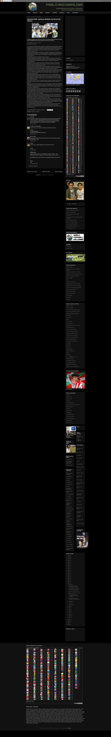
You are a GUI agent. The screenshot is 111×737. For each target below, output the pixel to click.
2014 (69, 575)
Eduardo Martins (80, 464)
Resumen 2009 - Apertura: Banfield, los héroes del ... (73, 587)
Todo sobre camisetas (70, 350)
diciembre (70, 584)
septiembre (71, 604)
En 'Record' (68, 478)
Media (41, 12)
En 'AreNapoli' (68, 534)
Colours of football (69, 307)
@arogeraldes (72, 66)
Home (29, 12)
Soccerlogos (68, 343)
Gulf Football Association (71, 227)
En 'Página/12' (69, 476)
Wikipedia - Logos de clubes (71, 364)
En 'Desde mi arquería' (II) (68, 513)
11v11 (67, 279)
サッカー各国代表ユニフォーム (72, 356)
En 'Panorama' (69, 484)
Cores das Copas (69, 323)
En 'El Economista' (69, 508)
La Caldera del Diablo (34, 126)
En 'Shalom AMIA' (69, 526)
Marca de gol (68, 317)
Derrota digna (79, 458)
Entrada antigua (58, 171)
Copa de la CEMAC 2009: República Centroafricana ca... (74, 599)
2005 (69, 624)
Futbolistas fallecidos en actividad (72, 275)
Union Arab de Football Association (72, 225)
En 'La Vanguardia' (69, 494)
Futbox (67, 319)
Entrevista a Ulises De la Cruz (74, 591)
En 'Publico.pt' (69, 482)
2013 (69, 576)
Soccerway (68, 299)
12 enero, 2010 (33, 149)
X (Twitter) (54, 12)
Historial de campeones (79, 440)
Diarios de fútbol (80, 452)
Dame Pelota (79, 504)
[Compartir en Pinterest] (52, 110)
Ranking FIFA (68, 246)
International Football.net (70, 360)
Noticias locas (69, 398)
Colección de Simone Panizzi (71, 341)
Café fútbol (79, 501)
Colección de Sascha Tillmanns (72, 337)
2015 (69, 573)
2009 (69, 583)
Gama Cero (79, 470)
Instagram (62, 12)
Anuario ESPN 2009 (38, 42)
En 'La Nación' (69, 498)
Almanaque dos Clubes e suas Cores (73, 325)
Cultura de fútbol (80, 490)
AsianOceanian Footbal (70, 293)
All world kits (68, 315)
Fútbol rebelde (79, 479)
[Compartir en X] (50, 110)
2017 (69, 570)
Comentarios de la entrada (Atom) (47, 174)
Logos (68, 12)
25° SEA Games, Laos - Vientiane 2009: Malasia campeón (73, 595)
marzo (70, 614)
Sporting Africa (69, 459)
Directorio (35, 12)
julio (69, 607)
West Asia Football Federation (71, 222)
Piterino (78, 461)
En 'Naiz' (68, 486)
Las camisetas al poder (70, 362)
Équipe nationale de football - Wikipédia (73, 285)
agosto (70, 606)
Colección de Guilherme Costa (72, 333)
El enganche (79, 455)
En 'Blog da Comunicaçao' (68, 524)
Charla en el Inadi (69, 546)
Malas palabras (69, 420)
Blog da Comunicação (70, 418)
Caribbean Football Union (71, 212)
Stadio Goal (68, 297)
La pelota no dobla (80, 523)
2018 (69, 568)
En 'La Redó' (68, 496)
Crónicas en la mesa (70, 416)
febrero (70, 615)
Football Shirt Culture (70, 358)
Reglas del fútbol (69, 267)
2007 (69, 621)
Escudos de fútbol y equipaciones (72, 313)
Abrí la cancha (69, 410)
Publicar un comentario (33, 166)
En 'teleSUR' (68, 538)
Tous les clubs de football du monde (73, 311)
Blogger (69, 728)
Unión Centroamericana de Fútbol (72, 210)
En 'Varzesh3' (68, 540)
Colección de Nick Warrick (71, 329)
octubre (70, 602)
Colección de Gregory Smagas (72, 331)
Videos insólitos (69, 465)
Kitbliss (67, 352)
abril (69, 612)
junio (70, 609)
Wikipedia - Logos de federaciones (72, 366)
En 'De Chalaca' (69, 518)
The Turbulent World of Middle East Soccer (69, 462)
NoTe (31, 117)
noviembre (71, 601)
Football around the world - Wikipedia (73, 283)
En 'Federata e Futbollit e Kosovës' (69, 504)
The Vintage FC (69, 321)
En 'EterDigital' (69, 536)
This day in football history (71, 281)
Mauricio (32, 136)
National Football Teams (70, 291)
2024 (69, 558)
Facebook (47, 12)
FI (30, 143)
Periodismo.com (69, 422)
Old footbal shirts (69, 348)
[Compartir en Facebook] (51, 110)
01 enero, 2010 (33, 123)
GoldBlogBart (68, 412)
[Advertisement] (75, 35)
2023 (69, 560)
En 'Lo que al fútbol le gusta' (69, 489)
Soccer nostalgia (69, 277)
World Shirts (68, 354)
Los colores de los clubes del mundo (73, 309)
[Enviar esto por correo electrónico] (47, 110)
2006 (69, 622)
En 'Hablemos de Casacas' (69, 532)
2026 (69, 555)
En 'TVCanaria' (69, 542)
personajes (37, 111)
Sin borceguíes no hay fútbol (80, 512)
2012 (69, 578)
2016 (69, 571)
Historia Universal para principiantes (73, 404)
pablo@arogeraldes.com (73, 68)
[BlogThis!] (48, 110)
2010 (69, 581)
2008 (69, 619)
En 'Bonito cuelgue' (68, 521)
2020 (69, 565)
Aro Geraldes (75, 12)
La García (68, 400)
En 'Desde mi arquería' (68, 516)
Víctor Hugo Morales (70, 402)
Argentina (33, 111)
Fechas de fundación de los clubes (80, 436)
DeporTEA (68, 394)
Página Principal (46, 171)
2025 (69, 557)
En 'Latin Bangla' (69, 544)
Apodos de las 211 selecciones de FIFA (73, 273)
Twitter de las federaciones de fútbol (73, 271)
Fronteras (68, 408)
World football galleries (75, 67)
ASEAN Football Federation (71, 220)
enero (70, 617)
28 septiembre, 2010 (34, 163)
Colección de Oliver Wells (71, 339)
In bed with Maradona (79, 516)
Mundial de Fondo (80, 467)
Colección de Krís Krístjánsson (72, 335)
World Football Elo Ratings (71, 289)
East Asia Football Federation (71, 224)
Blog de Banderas (69, 406)
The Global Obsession (70, 327)
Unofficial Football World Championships (73, 287)
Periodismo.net (69, 396)
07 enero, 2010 (33, 140)
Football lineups (69, 295)
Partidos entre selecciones (79, 494)
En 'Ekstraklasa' (69, 510)
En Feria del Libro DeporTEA (69, 549)
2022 (69, 562)
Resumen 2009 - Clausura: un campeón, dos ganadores (73, 589)
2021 (69, 563)
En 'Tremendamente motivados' (69, 473)
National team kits (69, 305)
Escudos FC (68, 346)
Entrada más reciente (32, 171)
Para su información (70, 414)
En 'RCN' (68, 480)
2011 (69, 580)
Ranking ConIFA (69, 248)
